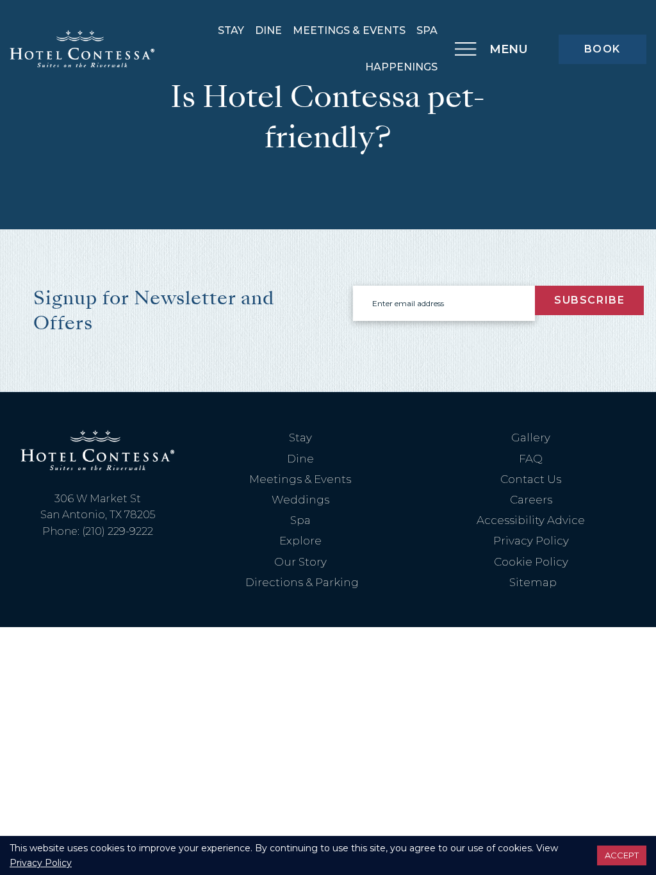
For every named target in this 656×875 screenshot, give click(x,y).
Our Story (300, 561)
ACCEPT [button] (622, 855)
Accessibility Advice (531, 520)
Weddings (300, 499)
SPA (427, 30)
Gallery (530, 437)
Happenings (401, 67)
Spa (300, 520)
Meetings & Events (349, 30)
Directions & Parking (302, 582)
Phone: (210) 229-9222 (97, 531)
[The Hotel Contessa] (97, 450)
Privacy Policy (531, 540)
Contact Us (530, 479)
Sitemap (533, 582)
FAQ (531, 458)
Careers (531, 499)
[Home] (82, 48)
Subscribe (589, 300)
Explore (300, 540)
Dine (268, 30)
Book (602, 49)
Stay (231, 30)
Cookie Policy (531, 561)
